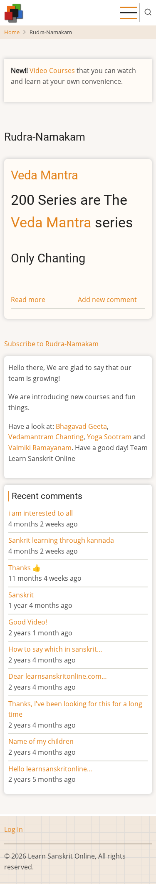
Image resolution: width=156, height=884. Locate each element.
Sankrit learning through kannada (61, 540)
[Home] (14, 12)
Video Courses (52, 70)
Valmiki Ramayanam (40, 447)
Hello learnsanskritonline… (50, 768)
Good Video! (27, 622)
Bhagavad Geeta (81, 426)
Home (12, 32)
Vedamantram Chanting (46, 436)
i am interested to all (40, 513)
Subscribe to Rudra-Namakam (51, 343)
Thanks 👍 (25, 567)
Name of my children (41, 741)
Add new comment (107, 299)
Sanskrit (21, 594)
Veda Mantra (51, 222)
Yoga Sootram (109, 436)
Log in (13, 829)
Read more (28, 299)
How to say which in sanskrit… (55, 649)
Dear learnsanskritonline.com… (57, 676)
